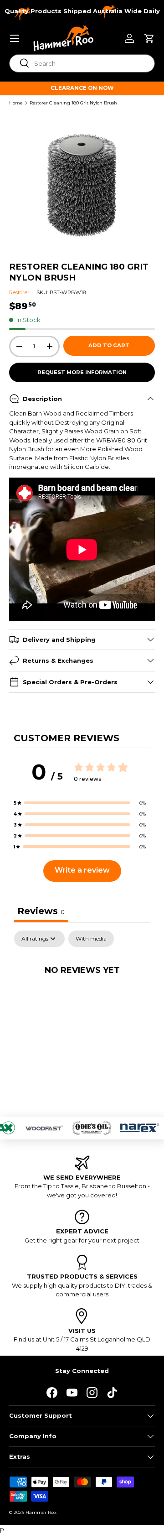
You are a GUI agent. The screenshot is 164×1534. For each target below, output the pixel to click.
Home (16, 103)
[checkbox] (91, 939)
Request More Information (82, 372)
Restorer (19, 292)
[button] (149, 38)
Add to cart (108, 345)
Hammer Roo (41, 1512)
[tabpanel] (82, 1000)
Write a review (82, 870)
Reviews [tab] (41, 910)
